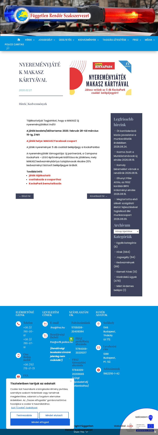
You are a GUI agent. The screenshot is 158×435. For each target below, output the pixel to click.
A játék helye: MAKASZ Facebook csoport (52, 141)
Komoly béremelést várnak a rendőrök (126, 169)
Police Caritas (14, 44)
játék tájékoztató (39, 175)
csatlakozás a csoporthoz (45, 179)
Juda (130, 426)
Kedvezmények (87, 40)
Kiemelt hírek (124, 271)
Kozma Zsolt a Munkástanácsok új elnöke (125, 155)
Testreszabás (24, 415)
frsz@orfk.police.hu (61, 342)
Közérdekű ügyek (126, 277)
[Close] (71, 381)
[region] (40, 403)
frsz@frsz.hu (58, 327)
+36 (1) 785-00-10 (28, 331)
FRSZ (135, 40)
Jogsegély (45, 40)
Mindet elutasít (54, 415)
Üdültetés (65, 40)
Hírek (28, 40)
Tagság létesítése (114, 40)
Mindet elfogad (40, 422)
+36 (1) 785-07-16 (28, 343)
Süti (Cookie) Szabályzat (24, 407)
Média (148, 40)
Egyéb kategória (126, 242)
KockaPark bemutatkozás (45, 183)
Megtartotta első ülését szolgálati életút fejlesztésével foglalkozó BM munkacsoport (126, 207)
